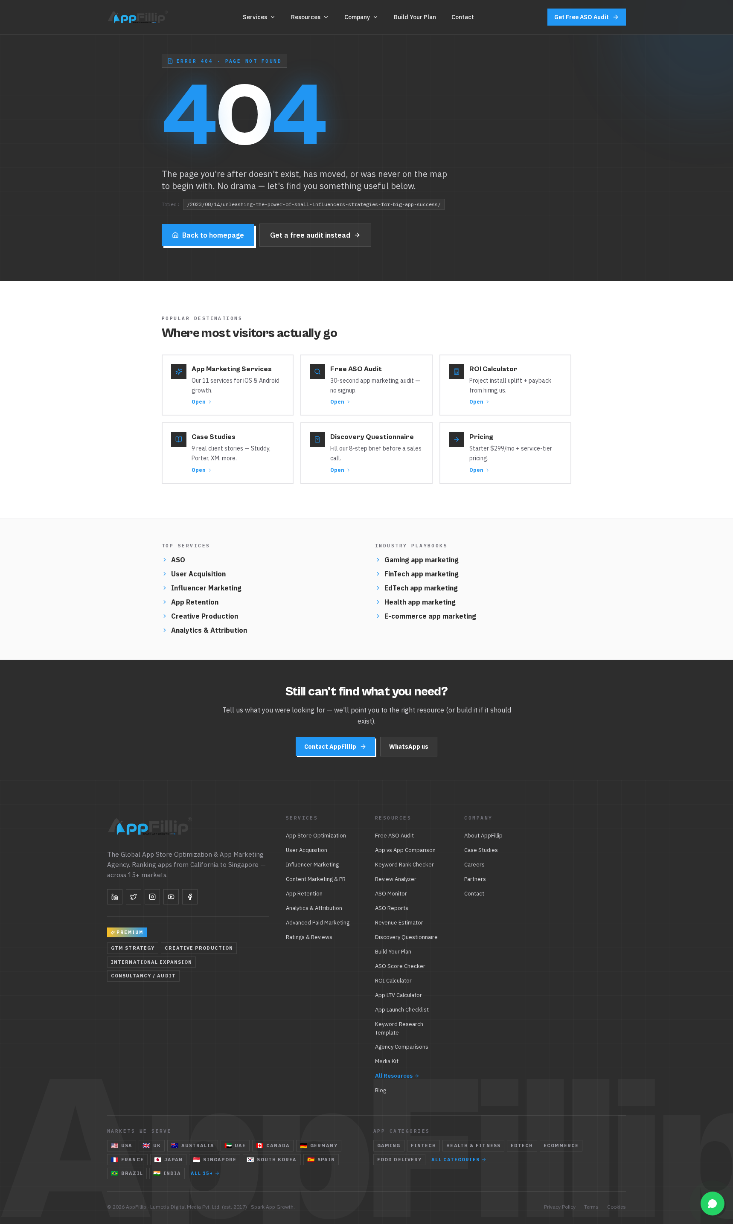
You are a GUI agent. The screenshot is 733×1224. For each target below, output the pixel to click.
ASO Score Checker (400, 966)
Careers (474, 864)
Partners (475, 879)
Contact (462, 17)
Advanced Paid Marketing (317, 922)
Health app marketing (420, 602)
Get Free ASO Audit (581, 17)
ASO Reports (391, 908)
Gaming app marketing (421, 559)
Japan (168, 1159)
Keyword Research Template (399, 1028)
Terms (591, 1207)
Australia (192, 1145)
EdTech (522, 1145)
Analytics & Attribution (209, 630)
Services (255, 17)
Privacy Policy (560, 1207)
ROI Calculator (393, 980)
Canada (273, 1145)
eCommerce (561, 1145)
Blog (380, 1090)
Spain (321, 1159)
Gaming (389, 1145)
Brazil (127, 1173)
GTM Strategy (132, 948)
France (127, 1159)
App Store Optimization (316, 835)
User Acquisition (198, 574)
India (167, 1173)
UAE (235, 1145)
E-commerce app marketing (430, 616)
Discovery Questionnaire (406, 937)
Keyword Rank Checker (404, 864)
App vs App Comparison (405, 850)
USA (121, 1145)
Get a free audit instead (310, 235)
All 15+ (202, 1173)
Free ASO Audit (394, 835)
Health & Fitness (473, 1145)
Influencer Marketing (206, 588)
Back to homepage (213, 235)
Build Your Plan (415, 17)
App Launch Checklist (402, 1009)
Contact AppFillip (330, 746)
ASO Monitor (391, 893)
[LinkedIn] (114, 896)
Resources (305, 17)
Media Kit (386, 1061)
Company (357, 17)
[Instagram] (152, 896)
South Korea (272, 1159)
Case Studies (481, 850)
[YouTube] (171, 896)
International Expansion (151, 962)
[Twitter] (133, 896)
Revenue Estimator (399, 922)
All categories (455, 1160)
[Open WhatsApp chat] (712, 1203)
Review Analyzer (395, 879)
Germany (318, 1145)
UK (151, 1145)
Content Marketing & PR (316, 879)
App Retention (194, 602)
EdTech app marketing (421, 588)
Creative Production (204, 616)
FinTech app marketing (421, 574)
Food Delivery (399, 1160)
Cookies (616, 1207)
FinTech (423, 1145)
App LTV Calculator (398, 995)
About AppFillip (483, 835)
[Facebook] (190, 896)
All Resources (394, 1075)
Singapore (214, 1159)
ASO (178, 559)
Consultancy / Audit (143, 976)
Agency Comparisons (401, 1046)
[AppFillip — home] (138, 17)
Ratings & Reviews (309, 937)
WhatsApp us (408, 746)
